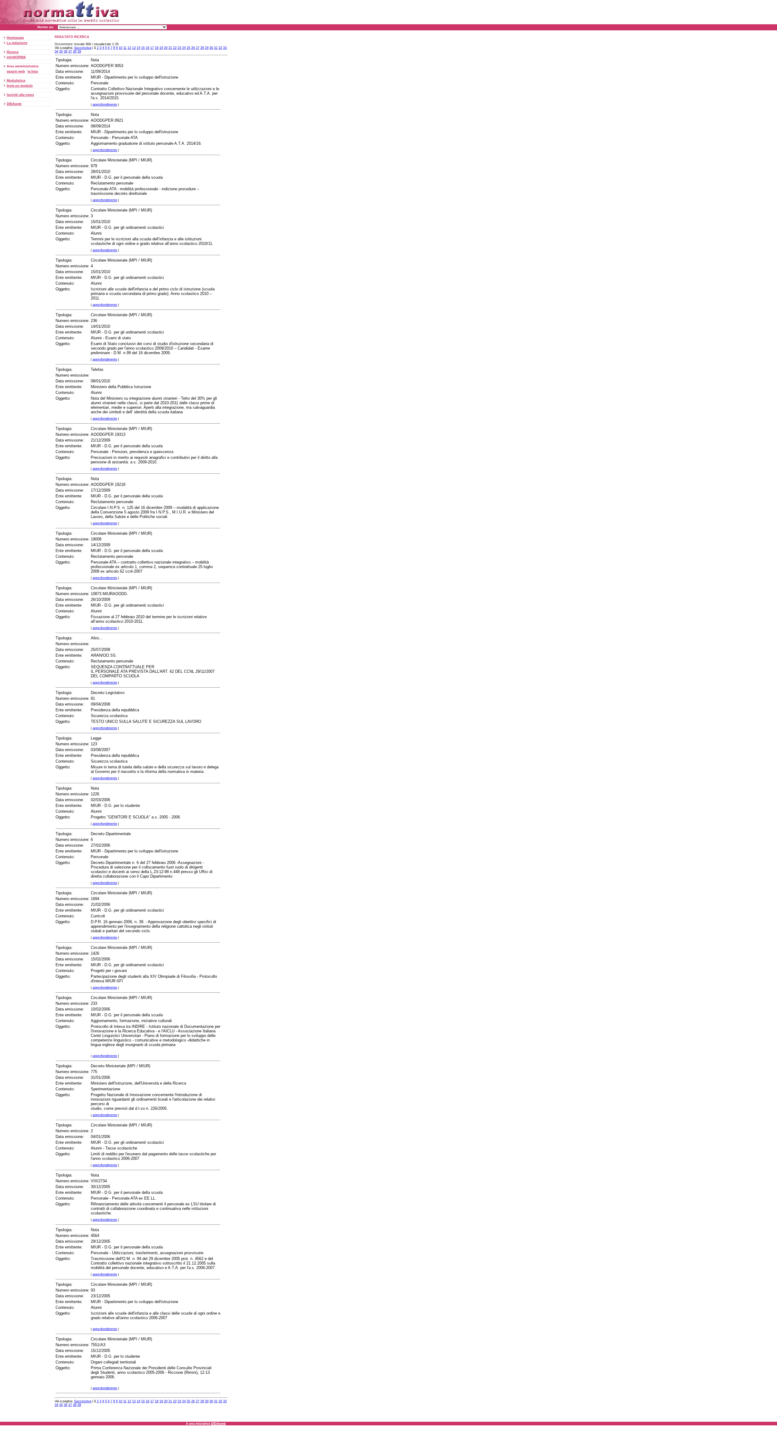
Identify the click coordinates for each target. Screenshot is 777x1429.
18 (156, 47)
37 (70, 51)
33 (225, 47)
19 (161, 47)
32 (220, 47)
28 (202, 47)
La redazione (17, 43)
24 (184, 47)
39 (79, 51)
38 (74, 51)
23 (179, 47)
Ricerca (13, 52)
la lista (33, 71)
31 (216, 47)
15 (143, 47)
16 (147, 47)
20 (166, 47)
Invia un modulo (20, 85)
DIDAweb (14, 104)
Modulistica (16, 80)
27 (197, 47)
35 (61, 51)
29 (207, 47)
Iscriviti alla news (20, 95)
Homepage (15, 37)
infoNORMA (16, 57)
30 (211, 47)
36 (65, 51)
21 (170, 47)
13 (134, 47)
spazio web (16, 71)
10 (120, 47)
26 (193, 47)
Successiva (82, 47)
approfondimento (105, 104)
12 (129, 47)
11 (125, 47)
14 (138, 47)
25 (188, 47)
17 (152, 47)
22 (175, 47)
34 (56, 51)
